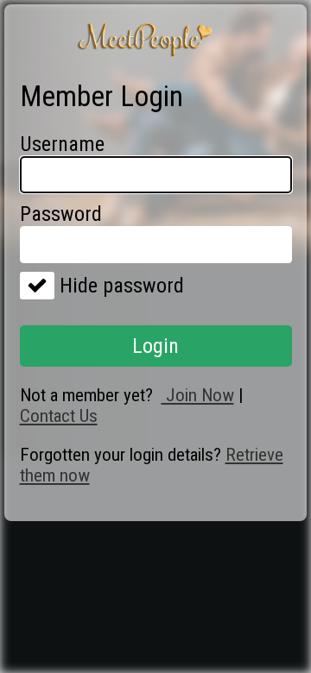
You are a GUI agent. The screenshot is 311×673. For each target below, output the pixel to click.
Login (155, 346)
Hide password (119, 286)
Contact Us (59, 416)
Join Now (198, 395)
